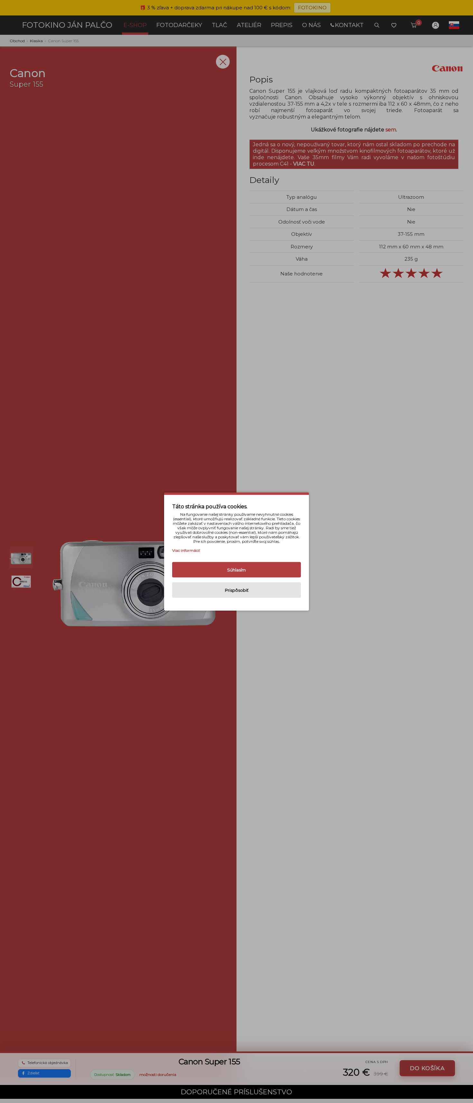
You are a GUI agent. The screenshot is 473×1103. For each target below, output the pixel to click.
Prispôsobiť (236, 590)
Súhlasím (236, 569)
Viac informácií (186, 550)
